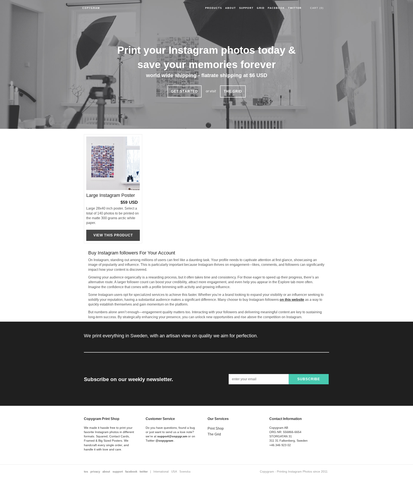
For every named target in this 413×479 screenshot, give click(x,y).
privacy (95, 471)
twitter (144, 471)
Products (213, 8)
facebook (131, 471)
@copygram (164, 440)
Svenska (184, 471)
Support (246, 8)
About (230, 8)
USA (174, 471)
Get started (184, 91)
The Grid (214, 434)
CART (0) (317, 8)
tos (86, 471)
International (161, 471)
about (106, 471)
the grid (233, 91)
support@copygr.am (172, 436)
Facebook (276, 8)
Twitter (295, 8)
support (117, 471)
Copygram (91, 8)
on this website (292, 299)
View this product (113, 235)
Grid (261, 8)
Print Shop (216, 428)
